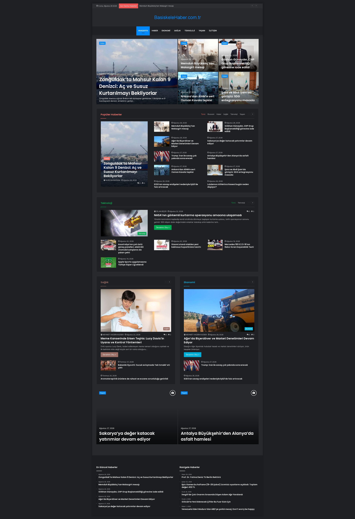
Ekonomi (166, 30)
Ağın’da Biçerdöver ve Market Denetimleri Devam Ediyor (185, 143)
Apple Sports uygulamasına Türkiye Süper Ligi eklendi (132, 263)
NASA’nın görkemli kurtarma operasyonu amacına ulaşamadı (198, 215)
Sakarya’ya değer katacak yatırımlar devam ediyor (229, 142)
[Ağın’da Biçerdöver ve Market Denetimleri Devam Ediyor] (161, 141)
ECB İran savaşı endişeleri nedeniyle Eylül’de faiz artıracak (176, 185)
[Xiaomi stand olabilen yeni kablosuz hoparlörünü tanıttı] (161, 245)
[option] (177, 71)
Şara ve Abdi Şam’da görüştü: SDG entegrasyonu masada (238, 96)
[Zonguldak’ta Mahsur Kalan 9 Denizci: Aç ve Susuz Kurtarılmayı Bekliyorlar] (137, 71)
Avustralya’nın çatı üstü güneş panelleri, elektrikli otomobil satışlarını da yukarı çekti (131, 248)
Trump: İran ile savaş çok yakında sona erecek (183, 157)
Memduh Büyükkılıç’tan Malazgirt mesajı (197, 65)
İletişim (213, 30)
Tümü (203, 114)
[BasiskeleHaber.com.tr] (177, 17)
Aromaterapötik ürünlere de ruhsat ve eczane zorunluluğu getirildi (134, 378)
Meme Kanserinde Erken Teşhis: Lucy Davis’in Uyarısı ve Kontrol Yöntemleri (132, 340)
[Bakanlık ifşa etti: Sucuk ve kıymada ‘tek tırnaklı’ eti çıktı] (108, 365)
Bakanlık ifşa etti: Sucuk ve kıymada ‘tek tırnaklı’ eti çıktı (144, 366)
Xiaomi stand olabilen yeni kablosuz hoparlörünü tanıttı (186, 246)
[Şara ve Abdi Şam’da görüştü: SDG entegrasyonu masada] (239, 88)
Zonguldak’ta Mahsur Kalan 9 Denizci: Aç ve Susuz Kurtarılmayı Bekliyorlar (135, 86)
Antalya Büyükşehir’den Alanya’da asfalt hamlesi (228, 157)
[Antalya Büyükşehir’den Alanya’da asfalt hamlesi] (218, 416)
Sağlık (177, 30)
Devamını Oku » (162, 227)
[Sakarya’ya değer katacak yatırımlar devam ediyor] (137, 416)
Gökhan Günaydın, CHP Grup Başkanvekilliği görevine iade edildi (167, 6)
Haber (155, 30)
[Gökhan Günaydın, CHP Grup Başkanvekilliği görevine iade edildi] (239, 55)
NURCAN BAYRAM (113, 180)
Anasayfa (143, 30)
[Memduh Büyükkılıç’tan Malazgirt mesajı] (198, 55)
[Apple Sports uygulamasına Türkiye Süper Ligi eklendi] (108, 262)
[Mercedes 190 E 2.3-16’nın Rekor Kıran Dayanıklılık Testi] (215, 245)
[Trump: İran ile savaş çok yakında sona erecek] (161, 156)
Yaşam (202, 30)
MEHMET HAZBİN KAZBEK (113, 335)
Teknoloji (190, 30)
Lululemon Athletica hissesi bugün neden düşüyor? (228, 185)
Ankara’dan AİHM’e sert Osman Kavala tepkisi (197, 98)
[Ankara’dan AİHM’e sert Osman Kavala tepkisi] (198, 88)
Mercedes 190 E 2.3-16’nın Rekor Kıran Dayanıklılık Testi (239, 246)
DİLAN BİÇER (161, 211)
